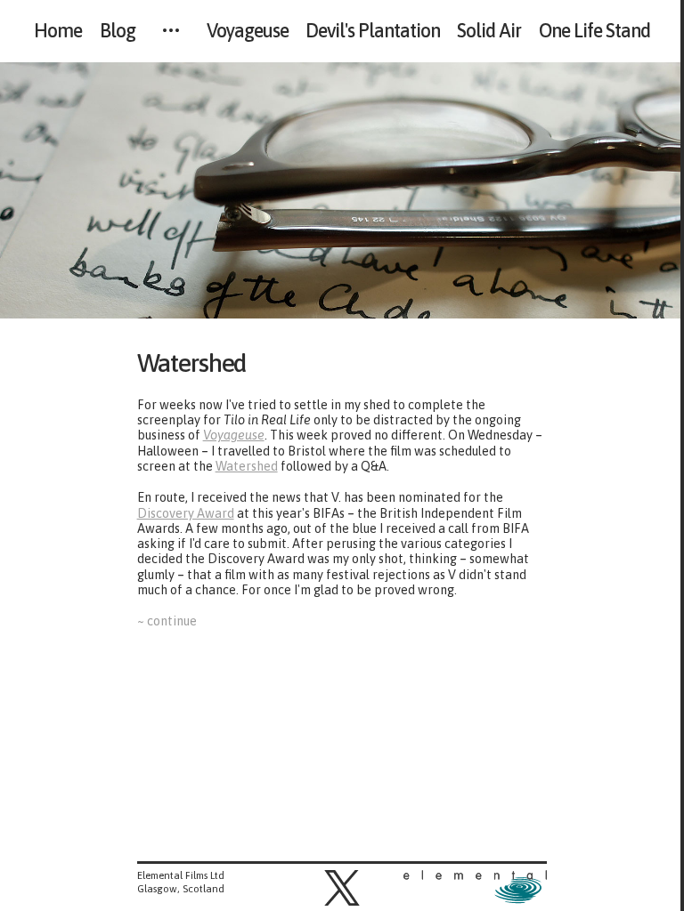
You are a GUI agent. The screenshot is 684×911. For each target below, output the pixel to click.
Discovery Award (185, 513)
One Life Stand (594, 31)
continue (171, 621)
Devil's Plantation (372, 31)
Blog (117, 31)
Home (58, 31)
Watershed (200, 362)
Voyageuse (248, 31)
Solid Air (489, 31)
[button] (342, 888)
